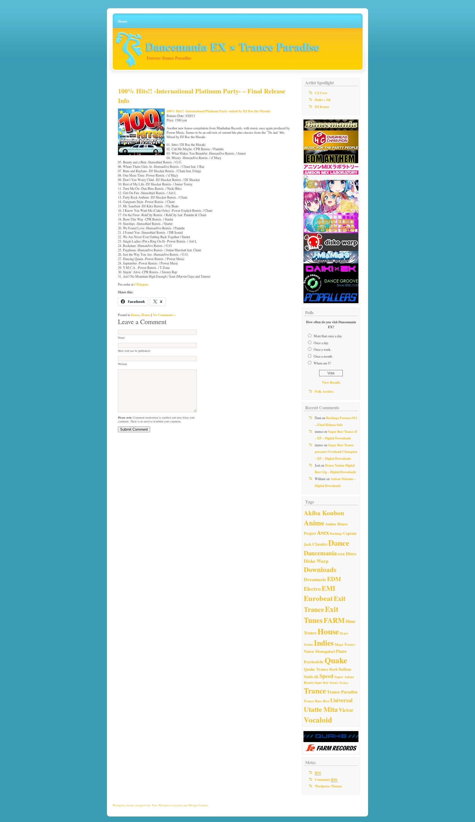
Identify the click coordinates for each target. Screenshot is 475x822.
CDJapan (141, 284)
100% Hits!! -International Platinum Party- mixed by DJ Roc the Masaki (218, 110)
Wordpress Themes (328, 786)
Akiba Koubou (324, 512)
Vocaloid (318, 719)
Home (122, 21)
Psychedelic (314, 662)
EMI (328, 588)
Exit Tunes (321, 614)
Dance (135, 314)
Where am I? (322, 363)
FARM (334, 620)
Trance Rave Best (316, 700)
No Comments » (164, 314)
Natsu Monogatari (319, 651)
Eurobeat (318, 598)
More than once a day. (328, 336)
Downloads (320, 569)
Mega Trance (345, 644)
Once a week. (322, 349)
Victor (346, 710)
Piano (341, 651)
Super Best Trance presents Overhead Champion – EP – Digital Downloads (336, 451)
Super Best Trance (326, 683)
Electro (312, 589)
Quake (336, 660)
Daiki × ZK (323, 99)
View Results (331, 382)
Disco (351, 553)
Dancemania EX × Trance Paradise (233, 46)
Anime (314, 522)
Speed (326, 676)
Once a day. (321, 343)
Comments (326, 779)
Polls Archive (324, 391)
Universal (341, 700)
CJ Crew (321, 92)
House (145, 314)
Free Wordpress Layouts (167, 805)
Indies (324, 642)
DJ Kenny (322, 106)
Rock (333, 669)
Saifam (345, 669)
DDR (341, 554)
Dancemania (320, 553)
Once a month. (323, 356)
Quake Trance (316, 669)
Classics (319, 544)
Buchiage (336, 533)
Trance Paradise (342, 692)
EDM (334, 579)
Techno (343, 683)
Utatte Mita (321, 709)
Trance (315, 690)
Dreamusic (315, 579)
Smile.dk (311, 676)
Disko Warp (316, 561)
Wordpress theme (123, 805)
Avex (323, 532)
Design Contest (198, 805)
